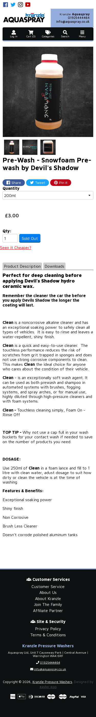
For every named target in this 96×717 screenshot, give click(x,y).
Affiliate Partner (48, 610)
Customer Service (48, 586)
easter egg (48, 687)
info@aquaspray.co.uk (73, 21)
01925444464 (79, 18)
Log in (13, 36)
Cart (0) (31, 36)
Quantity (11, 188)
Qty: (7, 231)
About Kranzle (48, 598)
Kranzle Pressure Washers (52, 682)
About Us (48, 592)
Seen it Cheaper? (15, 247)
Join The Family (48, 604)
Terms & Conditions (48, 634)
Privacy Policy (48, 628)
